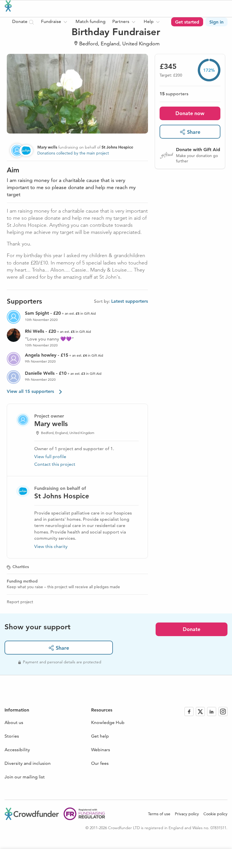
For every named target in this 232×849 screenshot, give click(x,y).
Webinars (100, 749)
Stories (12, 736)
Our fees (100, 763)
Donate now (189, 113)
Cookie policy (215, 813)
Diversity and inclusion (28, 763)
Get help (100, 736)
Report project (20, 601)
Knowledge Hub (107, 722)
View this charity (51, 546)
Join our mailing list (25, 777)
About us (14, 722)
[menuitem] (55, 21)
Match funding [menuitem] (91, 21)
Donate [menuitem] (20, 21)
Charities (20, 566)
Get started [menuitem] (187, 22)
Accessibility (17, 749)
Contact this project (54, 464)
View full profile (50, 456)
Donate (191, 629)
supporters (174, 93)
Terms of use (159, 813)
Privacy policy (187, 813)
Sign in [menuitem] (216, 22)
